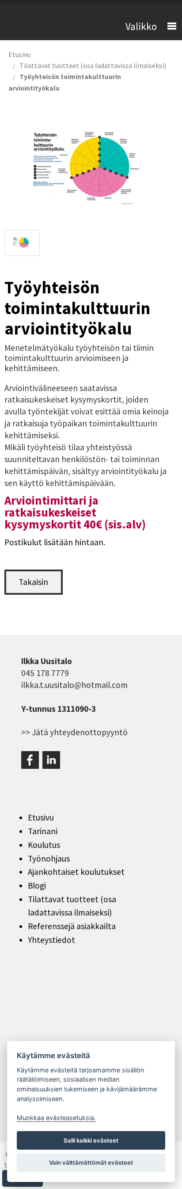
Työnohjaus (49, 858)
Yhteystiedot (51, 939)
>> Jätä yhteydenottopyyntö (74, 732)
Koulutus (44, 845)
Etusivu (19, 54)
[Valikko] (167, 26)
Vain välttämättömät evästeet (91, 1162)
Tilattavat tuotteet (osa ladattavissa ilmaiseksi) (92, 65)
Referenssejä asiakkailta (72, 926)
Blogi (37, 885)
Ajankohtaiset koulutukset (76, 871)
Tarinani (42, 831)
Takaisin (33, 582)
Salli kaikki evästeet (91, 1140)
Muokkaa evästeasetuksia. (56, 1117)
